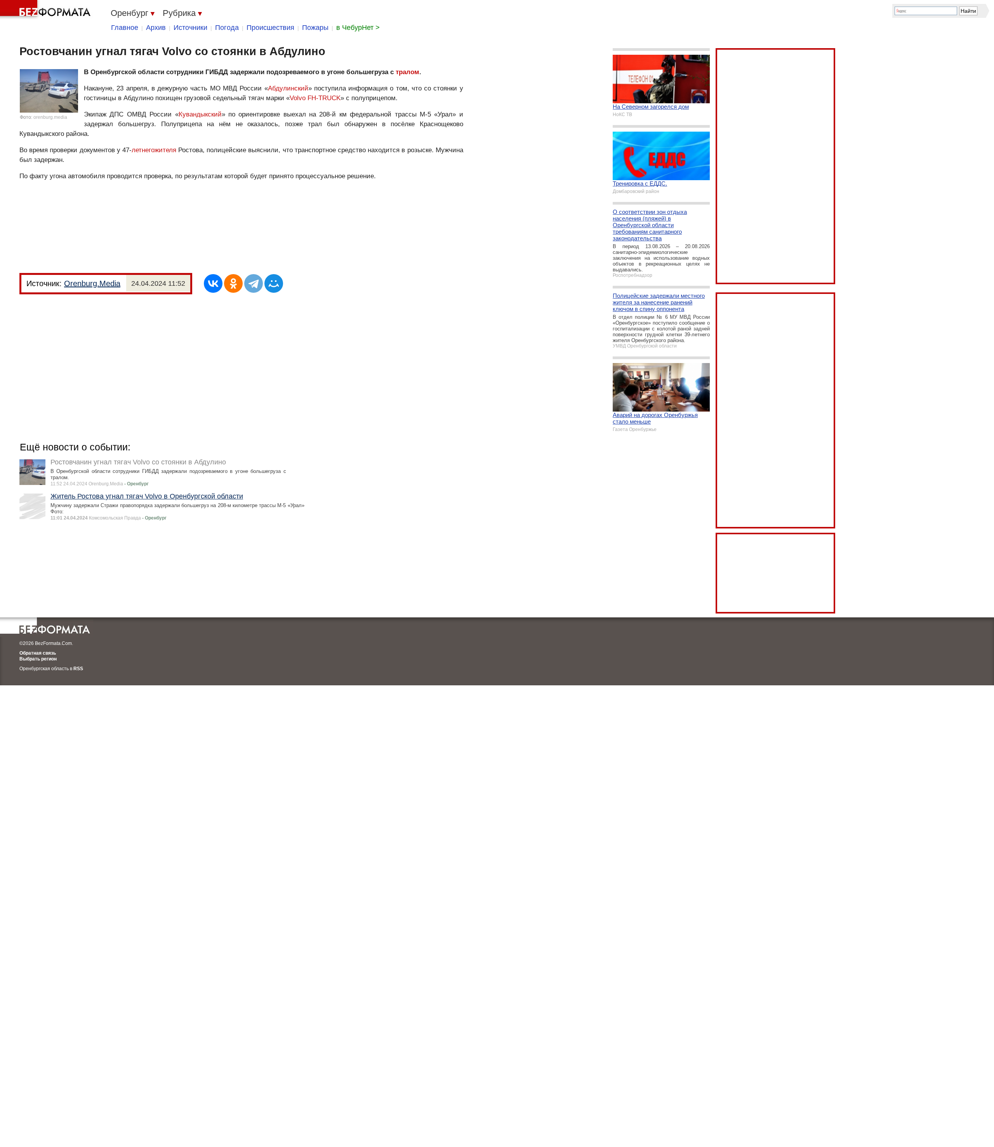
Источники (190, 27)
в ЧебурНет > (358, 27)
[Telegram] (253, 283)
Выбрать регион (38, 659)
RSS (78, 668)
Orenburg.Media (92, 283)
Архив (156, 27)
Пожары (315, 27)
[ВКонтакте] (213, 283)
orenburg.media (50, 117)
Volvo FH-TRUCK (315, 98)
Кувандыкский (200, 114)
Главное (124, 27)
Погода (227, 27)
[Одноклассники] (233, 283)
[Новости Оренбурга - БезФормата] (46, 9)
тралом (407, 72)
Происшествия (270, 27)
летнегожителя (154, 150)
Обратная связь (37, 653)
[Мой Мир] (273, 283)
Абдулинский (288, 88)
